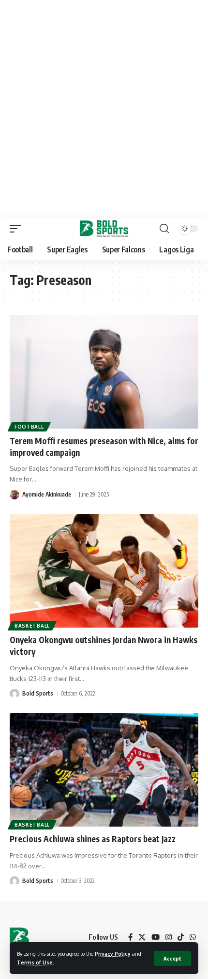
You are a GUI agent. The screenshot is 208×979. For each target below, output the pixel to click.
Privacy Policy (113, 953)
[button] (172, 958)
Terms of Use (35, 962)
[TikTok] (180, 937)
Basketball (32, 626)
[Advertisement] (104, 109)
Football (29, 427)
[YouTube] (155, 937)
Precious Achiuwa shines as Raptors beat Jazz (93, 838)
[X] (142, 937)
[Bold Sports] (104, 228)
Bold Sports (37, 693)
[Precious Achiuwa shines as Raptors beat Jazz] (104, 770)
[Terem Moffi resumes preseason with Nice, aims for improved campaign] (104, 372)
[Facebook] (130, 937)
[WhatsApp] (192, 937)
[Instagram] (168, 937)
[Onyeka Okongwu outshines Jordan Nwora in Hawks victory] (104, 571)
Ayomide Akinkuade (46, 494)
